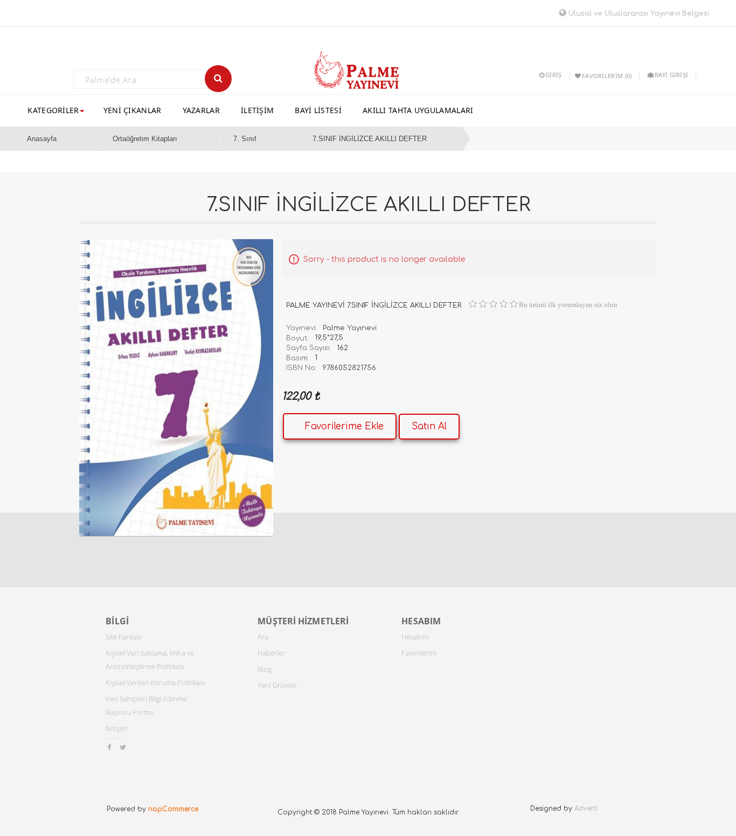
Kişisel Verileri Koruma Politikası (155, 682)
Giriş (553, 75)
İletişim (116, 728)
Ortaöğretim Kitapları (145, 139)
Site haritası (124, 637)
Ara (263, 637)
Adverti (586, 808)
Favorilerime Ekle (344, 426)
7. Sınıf (244, 139)
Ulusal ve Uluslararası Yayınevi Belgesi (637, 13)
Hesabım (415, 637)
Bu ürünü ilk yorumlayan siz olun (568, 305)
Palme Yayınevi (350, 328)
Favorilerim (418, 653)
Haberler (271, 653)
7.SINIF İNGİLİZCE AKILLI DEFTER (370, 139)
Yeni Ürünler (277, 685)
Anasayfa (42, 139)
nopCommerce (173, 809)
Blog (265, 669)
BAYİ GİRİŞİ (671, 75)
